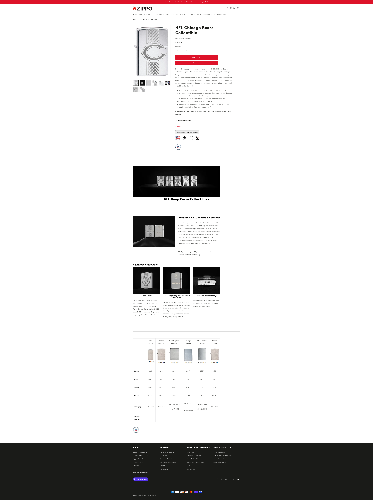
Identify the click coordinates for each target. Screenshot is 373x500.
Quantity (178, 46)
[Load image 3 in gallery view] (148, 83)
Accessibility (164, 469)
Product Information (167, 459)
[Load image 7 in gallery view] (136, 89)
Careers (136, 465)
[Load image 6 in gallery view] (167, 83)
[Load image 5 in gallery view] (161, 83)
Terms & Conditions (193, 459)
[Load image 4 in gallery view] (155, 83)
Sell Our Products (220, 462)
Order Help (164, 455)
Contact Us (164, 465)
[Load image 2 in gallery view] (142, 83)
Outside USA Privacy (194, 455)
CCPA (189, 465)
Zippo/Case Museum (140, 459)
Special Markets (219, 459)
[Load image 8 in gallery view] (142, 89)
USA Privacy (191, 452)
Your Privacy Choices (140, 472)
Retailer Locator (219, 452)
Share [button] (179, 126)
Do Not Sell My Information (196, 462)
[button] (142, 14)
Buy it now (197, 63)
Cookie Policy (191, 469)
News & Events (138, 462)
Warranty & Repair (166, 452)
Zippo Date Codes (139, 452)
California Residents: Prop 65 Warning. (187, 132)
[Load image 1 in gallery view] (136, 83)
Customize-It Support (167, 462)
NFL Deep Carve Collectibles (186, 199)
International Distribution (222, 455)
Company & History (140, 455)
